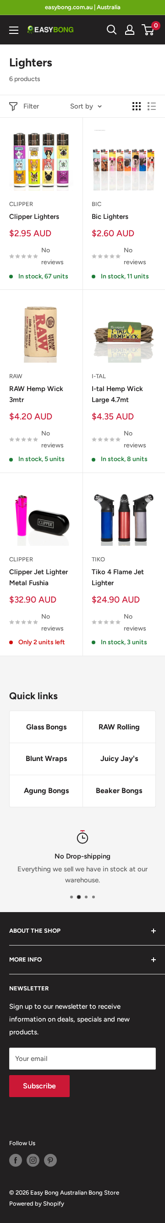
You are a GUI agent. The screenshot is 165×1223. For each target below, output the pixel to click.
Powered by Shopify (36, 1203)
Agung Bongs (46, 790)
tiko (98, 559)
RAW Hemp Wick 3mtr (36, 394)
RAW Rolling (119, 727)
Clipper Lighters (34, 216)
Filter (31, 106)
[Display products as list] (152, 106)
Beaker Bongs (119, 790)
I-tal (99, 376)
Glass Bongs (46, 727)
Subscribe (39, 1086)
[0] (148, 29)
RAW (15, 376)
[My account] (129, 30)
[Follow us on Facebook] (15, 1160)
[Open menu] (13, 30)
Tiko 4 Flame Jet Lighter (118, 577)
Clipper (21, 204)
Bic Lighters (110, 216)
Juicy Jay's (119, 758)
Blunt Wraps (46, 758)
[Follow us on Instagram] (33, 1160)
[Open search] (112, 30)
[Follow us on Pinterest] (50, 1160)
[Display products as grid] (136, 106)
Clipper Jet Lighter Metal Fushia (38, 577)
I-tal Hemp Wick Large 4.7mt (117, 394)
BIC (96, 204)
